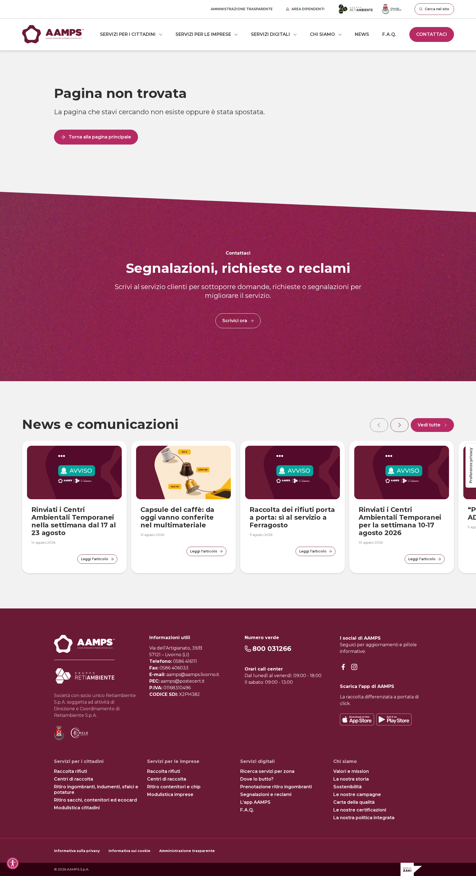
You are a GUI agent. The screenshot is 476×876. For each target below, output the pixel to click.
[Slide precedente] (379, 425)
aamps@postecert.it (183, 681)
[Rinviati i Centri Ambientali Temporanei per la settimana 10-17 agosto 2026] (401, 472)
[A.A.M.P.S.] (53, 34)
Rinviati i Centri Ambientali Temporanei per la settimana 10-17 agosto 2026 (400, 521)
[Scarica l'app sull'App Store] (357, 719)
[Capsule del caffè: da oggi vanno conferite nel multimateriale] (183, 472)
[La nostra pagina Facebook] (343, 667)
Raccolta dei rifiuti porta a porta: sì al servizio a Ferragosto (292, 517)
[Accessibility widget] (13, 863)
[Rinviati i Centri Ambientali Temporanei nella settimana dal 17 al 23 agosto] (74, 472)
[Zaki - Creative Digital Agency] (411, 869)
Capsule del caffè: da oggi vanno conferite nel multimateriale (177, 517)
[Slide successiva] (399, 425)
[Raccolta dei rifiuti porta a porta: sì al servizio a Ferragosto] (292, 472)
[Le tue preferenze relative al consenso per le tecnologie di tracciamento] (471, 465)
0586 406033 (173, 668)
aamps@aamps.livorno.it (192, 674)
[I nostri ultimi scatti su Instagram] (354, 667)
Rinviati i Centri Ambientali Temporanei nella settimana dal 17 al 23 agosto (73, 521)
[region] (238, 494)
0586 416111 (185, 661)
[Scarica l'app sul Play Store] (394, 719)
